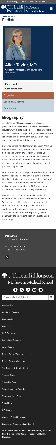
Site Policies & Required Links (15, 368)
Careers (5, 326)
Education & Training (14, 101)
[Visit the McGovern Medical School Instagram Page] (28, 290)
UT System (7, 410)
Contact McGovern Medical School (18, 424)
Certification (10, 108)
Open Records (8, 347)
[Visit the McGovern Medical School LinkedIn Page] (40, 290)
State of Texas (8, 375)
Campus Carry (8, 319)
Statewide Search (10, 382)
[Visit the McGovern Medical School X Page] (22, 290)
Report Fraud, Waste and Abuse (16, 354)
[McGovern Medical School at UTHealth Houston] (23, 8)
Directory (11, 2)
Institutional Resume (11, 340)
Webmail (24, 2)
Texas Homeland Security (13, 389)
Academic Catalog (10, 312)
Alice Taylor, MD (13, 88)
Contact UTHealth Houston (14, 417)
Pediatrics (11, 235)
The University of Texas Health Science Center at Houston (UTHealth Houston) (26, 433)
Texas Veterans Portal (12, 396)
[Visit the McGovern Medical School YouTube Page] (34, 290)
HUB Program (8, 333)
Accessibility (7, 305)
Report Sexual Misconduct (14, 361)
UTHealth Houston (38, 2)
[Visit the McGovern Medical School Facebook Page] (15, 290)
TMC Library (7, 403)
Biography (9, 95)
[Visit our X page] (7, 257)
